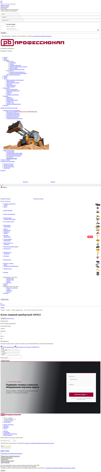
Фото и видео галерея (12, 89)
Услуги (5, 285)
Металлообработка (11, 85)
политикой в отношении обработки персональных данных (60, 468)
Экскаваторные (10, 151)
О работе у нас (10, 102)
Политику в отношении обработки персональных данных (39, 443)
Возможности (10, 98)
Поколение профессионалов (14, 104)
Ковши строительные (9, 150)
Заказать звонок (5, 6)
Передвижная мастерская (13, 82)
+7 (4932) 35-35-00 (8, 420)
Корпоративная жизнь (12, 100)
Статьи (8, 289)
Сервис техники (11, 86)
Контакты (25, 182)
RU (1, 1)
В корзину (3, 318)
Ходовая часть (4, 459)
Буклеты (9, 93)
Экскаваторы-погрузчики (13, 113)
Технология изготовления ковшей (18, 73)
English (2, 307)
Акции (8, 281)
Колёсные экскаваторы (12, 117)
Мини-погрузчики (11, 111)
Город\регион (5, 20)
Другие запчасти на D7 (8, 347)
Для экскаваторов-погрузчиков (14, 154)
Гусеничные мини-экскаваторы (14, 118)
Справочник (7, 168)
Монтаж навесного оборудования (15, 80)
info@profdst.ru (7, 422)
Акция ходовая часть (9, 166)
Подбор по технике (8, 164)
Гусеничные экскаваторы (13, 114)
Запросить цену (10, 318)
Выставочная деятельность (13, 74)
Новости (6, 283)
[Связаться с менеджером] (1, 455)
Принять (3, 470)
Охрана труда (10, 101)
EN (1, 2)
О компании (7, 432)
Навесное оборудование (6, 457)
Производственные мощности (17, 72)
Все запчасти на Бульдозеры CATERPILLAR (27, 347)
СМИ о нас (9, 92)
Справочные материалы (13, 94)
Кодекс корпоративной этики (16, 69)
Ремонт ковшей (10, 81)
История (11, 64)
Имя (3, 14)
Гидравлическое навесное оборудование (10, 456)
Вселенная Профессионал (13, 90)
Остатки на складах (8, 165)
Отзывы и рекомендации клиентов (18, 66)
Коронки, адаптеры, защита (7, 461)
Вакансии (9, 97)
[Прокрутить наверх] (1, 452)
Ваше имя (71, 376)
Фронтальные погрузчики (13, 115)
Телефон (4, 17)
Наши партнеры (8, 435)
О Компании (12, 62)
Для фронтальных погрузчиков (14, 153)
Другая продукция (5, 462)
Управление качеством (15, 65)
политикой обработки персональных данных (84, 399)
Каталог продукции (9, 424)
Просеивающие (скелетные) (14, 155)
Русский (3, 305)
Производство (10, 279)
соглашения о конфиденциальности (42, 36)
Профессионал (10, 278)
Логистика (9, 84)
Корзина (3, 170)
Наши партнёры (13, 68)
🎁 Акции (4, 187)
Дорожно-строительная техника (12, 110)
